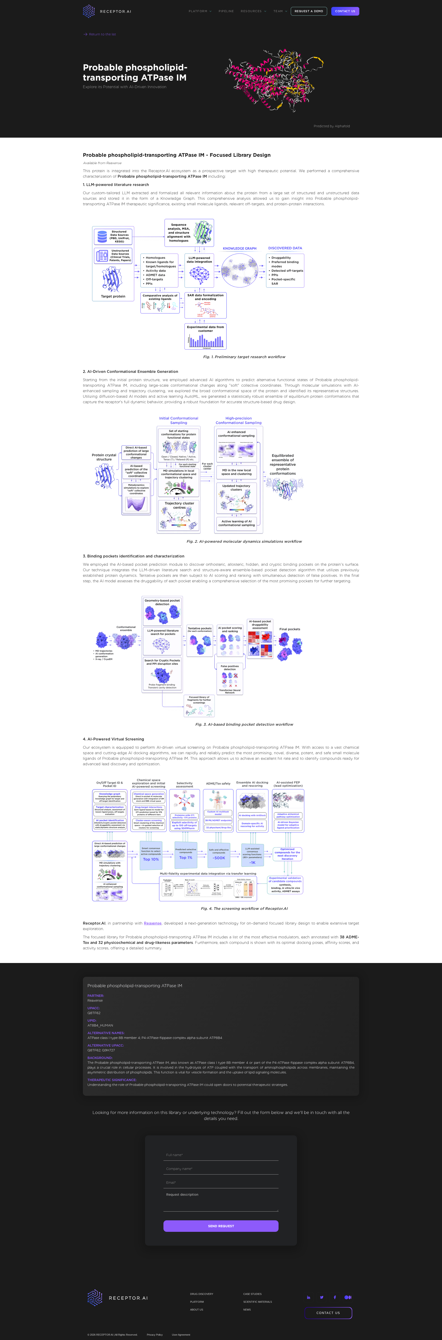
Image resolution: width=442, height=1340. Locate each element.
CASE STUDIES (252, 1294)
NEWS (247, 1309)
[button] (200, 11)
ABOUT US (196, 1309)
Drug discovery (201, 1294)
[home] (113, 11)
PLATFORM (197, 1301)
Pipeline (226, 11)
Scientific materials (257, 1301)
